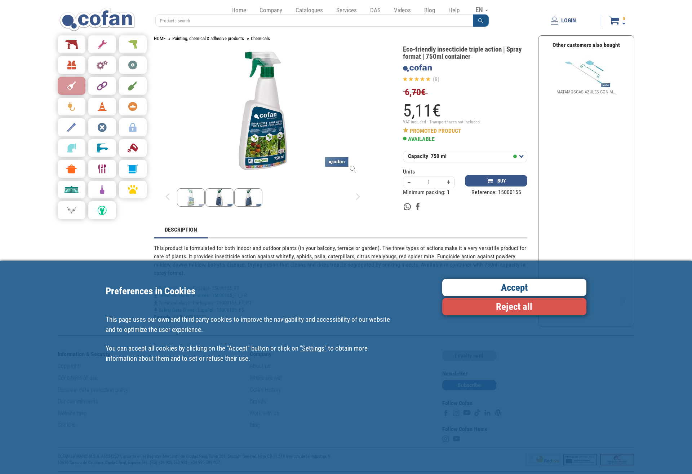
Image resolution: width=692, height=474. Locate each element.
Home (238, 10)
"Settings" (313, 348)
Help (454, 10)
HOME (159, 38)
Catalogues (309, 10)
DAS (375, 10)
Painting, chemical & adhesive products (208, 38)
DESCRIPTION (181, 229)
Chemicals (260, 38)
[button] (481, 20)
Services (346, 10)
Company (271, 10)
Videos (402, 10)
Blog (429, 10)
